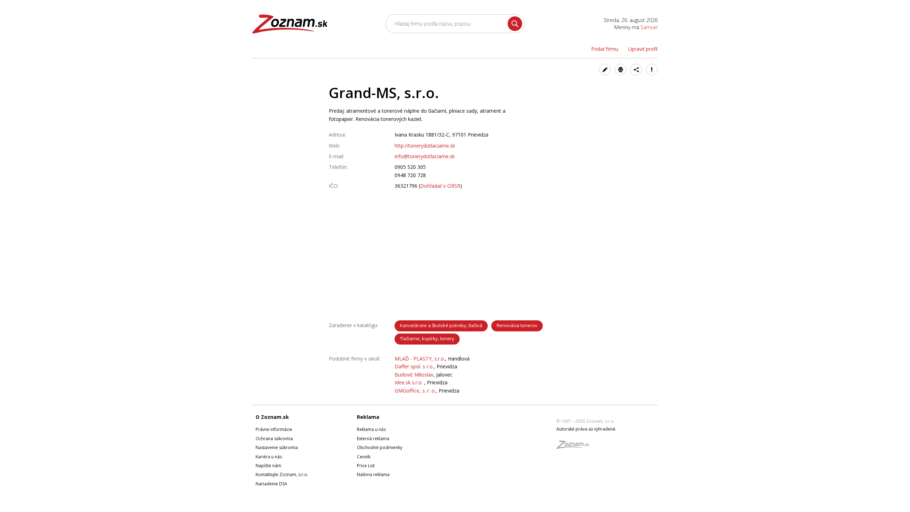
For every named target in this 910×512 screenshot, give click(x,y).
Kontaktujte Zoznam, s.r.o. (282, 474)
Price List (366, 466)
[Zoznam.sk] (575, 447)
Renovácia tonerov (517, 325)
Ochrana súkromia (274, 439)
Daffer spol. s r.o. (414, 366)
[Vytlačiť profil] (620, 69)
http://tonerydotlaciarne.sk (425, 145)
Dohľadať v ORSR (440, 185)
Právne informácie (274, 429)
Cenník (363, 457)
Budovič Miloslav (414, 374)
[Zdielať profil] (636, 69)
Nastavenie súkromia (277, 447)
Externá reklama (373, 439)
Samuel (649, 27)
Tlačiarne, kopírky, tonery (427, 338)
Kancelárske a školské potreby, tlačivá (441, 325)
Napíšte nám (268, 466)
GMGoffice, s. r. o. (415, 390)
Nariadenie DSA (271, 484)
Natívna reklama (373, 474)
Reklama (368, 417)
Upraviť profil (643, 49)
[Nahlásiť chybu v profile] (652, 69)
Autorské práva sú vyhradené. (586, 429)
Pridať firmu (604, 49)
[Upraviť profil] (605, 69)
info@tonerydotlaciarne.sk (425, 156)
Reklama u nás (371, 429)
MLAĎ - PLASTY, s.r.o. (420, 358)
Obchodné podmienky (379, 447)
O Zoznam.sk (272, 417)
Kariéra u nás (269, 457)
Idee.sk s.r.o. (409, 382)
